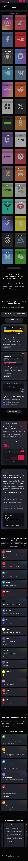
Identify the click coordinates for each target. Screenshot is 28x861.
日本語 (18, 856)
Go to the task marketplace (14, 411)
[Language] (26, 0)
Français (16, 855)
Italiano (24, 855)
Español (7, 855)
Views (19, 566)
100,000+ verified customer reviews (14, 276)
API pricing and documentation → (11, 505)
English (2, 855)
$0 (21, 0)
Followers (6, 554)
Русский (11, 855)
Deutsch (20, 855)
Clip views (14, 641)
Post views (6, 557)
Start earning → (7, 347)
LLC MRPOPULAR (17, 858)
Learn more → (7, 796)
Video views (20, 554)
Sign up (22, 451)
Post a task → (7, 376)
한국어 (14, 856)
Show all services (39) (14, 268)
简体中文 (10, 856)
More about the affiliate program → (12, 441)
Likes (13, 554)
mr (7, 2)
